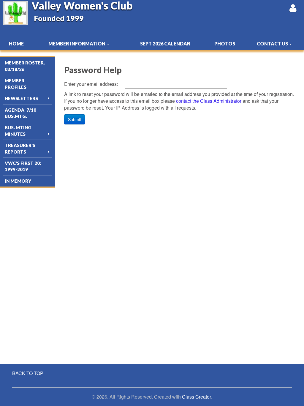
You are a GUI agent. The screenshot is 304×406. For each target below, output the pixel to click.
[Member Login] (293, 8)
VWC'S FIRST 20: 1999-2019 (23, 166)
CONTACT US (273, 43)
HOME (16, 43)
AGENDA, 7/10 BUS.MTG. (20, 113)
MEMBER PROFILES (15, 83)
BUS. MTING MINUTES (18, 130)
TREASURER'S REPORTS (20, 148)
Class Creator (196, 397)
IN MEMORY (18, 181)
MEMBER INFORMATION (77, 43)
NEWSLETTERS (21, 98)
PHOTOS (224, 43)
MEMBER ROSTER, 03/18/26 (25, 66)
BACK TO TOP (27, 373)
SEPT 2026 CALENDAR (165, 43)
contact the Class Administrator (208, 100)
